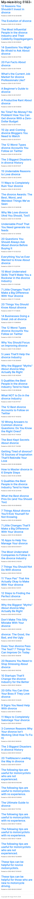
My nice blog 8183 (8, 2)
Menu (27, 2)
